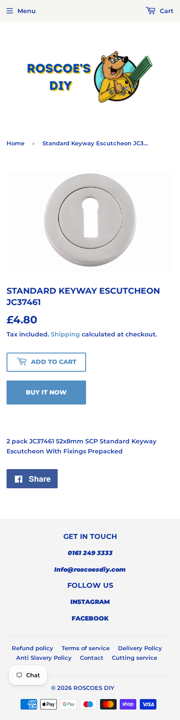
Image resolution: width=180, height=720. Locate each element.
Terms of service (86, 648)
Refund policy (32, 648)
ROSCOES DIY (93, 687)
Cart (165, 11)
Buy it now (46, 392)
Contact (92, 657)
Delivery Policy (140, 648)
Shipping (65, 334)
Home (15, 143)
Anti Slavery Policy (44, 657)
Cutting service (134, 657)
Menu (26, 11)
